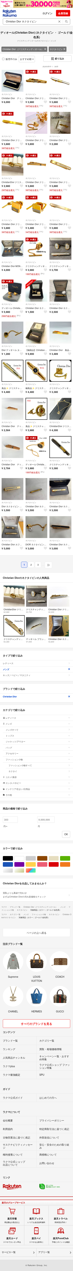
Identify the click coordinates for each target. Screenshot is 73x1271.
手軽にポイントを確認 (61, 1240)
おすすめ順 (26, 59)
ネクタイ (13, 771)
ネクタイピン (56, 49)
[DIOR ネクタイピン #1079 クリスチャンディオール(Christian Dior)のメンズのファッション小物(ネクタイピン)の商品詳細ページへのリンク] (36, 527)
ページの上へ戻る (36, 932)
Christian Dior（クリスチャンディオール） (22, 49)
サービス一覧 (9, 1252)
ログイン (47, 13)
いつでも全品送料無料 (36, 1220)
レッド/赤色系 (58, 864)
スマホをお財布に (36, 1240)
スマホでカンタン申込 (12, 1240)
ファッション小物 (14, 759)
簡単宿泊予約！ (61, 1220)
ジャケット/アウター (15, 741)
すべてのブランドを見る (36, 1024)
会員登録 (63, 13)
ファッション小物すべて (20, 765)
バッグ (9, 747)
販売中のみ (11, 59)
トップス (10, 735)
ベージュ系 (58, 858)
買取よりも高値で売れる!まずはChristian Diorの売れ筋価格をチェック (24, 894)
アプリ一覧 (44, 1252)
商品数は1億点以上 (12, 1220)
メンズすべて (12, 729)
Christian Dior (10, 696)
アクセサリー (12, 753)
